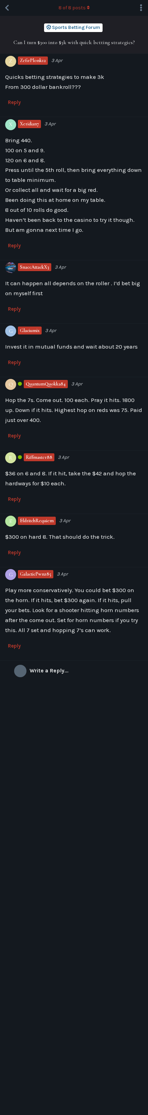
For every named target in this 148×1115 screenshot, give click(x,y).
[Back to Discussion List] (7, 8)
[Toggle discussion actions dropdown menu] (141, 8)
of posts (72, 8)
